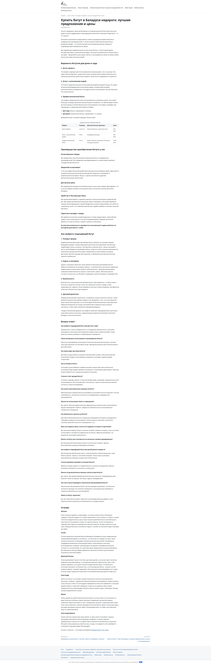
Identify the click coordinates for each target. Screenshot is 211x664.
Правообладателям (88, 652)
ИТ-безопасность (66, 10)
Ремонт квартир (83, 8)
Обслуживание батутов (134, 655)
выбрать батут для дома (100, 630)
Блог (62, 649)
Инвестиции (129, 8)
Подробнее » (70, 649)
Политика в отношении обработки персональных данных (93, 649)
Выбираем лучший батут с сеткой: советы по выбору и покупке (82, 638)
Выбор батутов (139, 8)
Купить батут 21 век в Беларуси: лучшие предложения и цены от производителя (128, 639)
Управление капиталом (77, 657)
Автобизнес (64, 657)
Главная (63, 15)
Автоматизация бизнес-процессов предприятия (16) (106, 8)
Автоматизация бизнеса (68, 8)
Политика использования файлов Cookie (125, 649)
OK (141, 662)
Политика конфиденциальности (70, 652)
